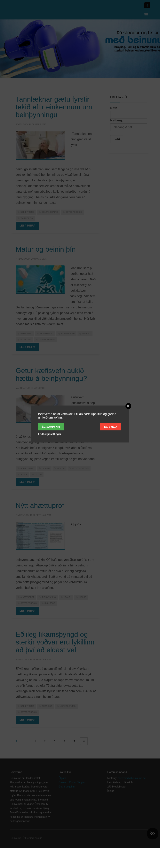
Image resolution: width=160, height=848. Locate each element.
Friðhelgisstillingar (49, 434)
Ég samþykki (51, 426)
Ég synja (110, 426)
